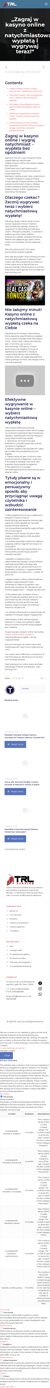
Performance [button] (6, 1325)
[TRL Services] (10, 4)
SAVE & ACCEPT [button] (7, 1387)
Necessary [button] (4, 1094)
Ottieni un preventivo (19, 923)
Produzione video (18, 958)
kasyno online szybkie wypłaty (18, 634)
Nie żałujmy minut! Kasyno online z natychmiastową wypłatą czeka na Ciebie (24, 107)
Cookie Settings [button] (7, 1048)
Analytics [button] (4, 1341)
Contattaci (14, 931)
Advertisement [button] (6, 1357)
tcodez (22, 72)
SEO (12, 946)
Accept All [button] (19, 1048)
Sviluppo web (16, 950)
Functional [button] (4, 1309)
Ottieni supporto (17, 927)
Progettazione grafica (20, 954)
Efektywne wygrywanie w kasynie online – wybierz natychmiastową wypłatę (24, 116)
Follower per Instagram (20, 962)
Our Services (15, 915)
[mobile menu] (46, 4)
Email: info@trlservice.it (16, 996)
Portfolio (14, 919)
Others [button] (3, 1373)
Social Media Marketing (20, 966)
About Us (14, 911)
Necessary (8, 1097)
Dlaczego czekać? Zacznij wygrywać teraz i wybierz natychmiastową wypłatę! (25, 97)
